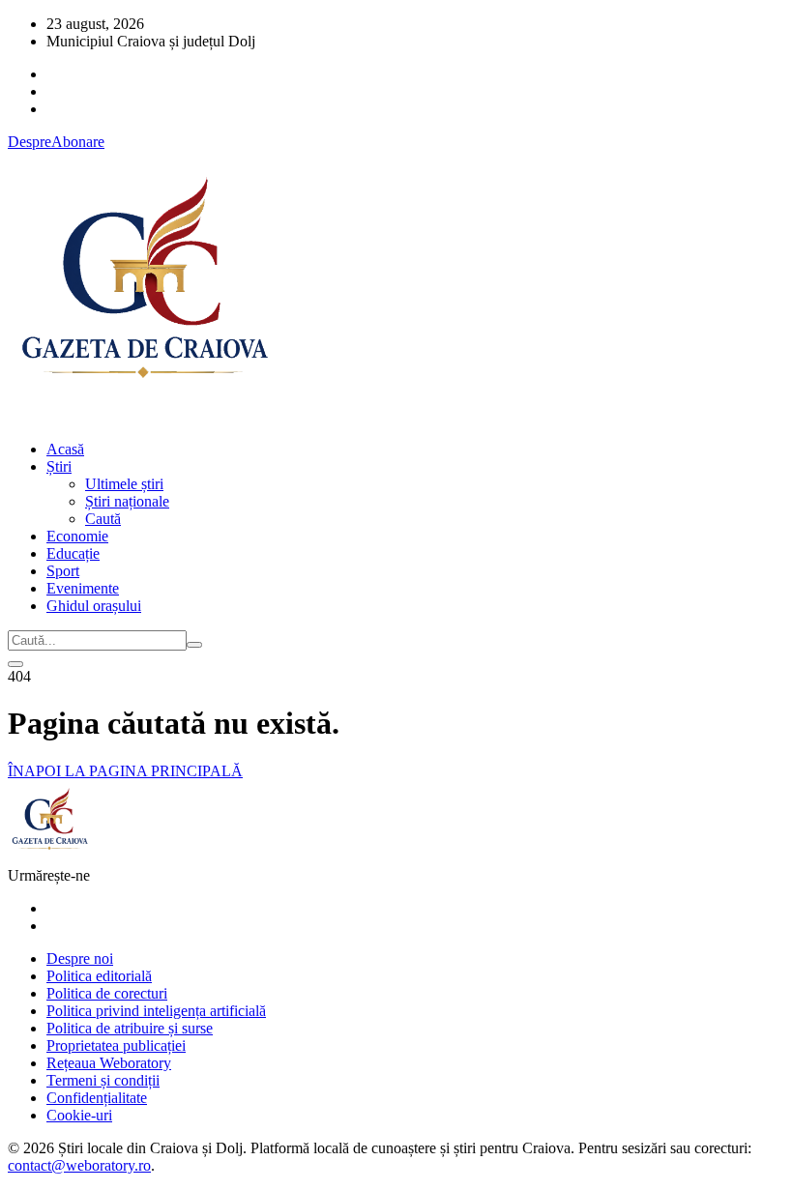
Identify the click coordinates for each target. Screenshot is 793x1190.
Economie (77, 536)
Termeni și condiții (103, 1080)
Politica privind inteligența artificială (156, 1010)
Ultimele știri (124, 484)
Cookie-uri (79, 1115)
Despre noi (79, 958)
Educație (73, 553)
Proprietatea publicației (116, 1045)
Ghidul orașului (93, 605)
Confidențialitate (96, 1097)
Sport (62, 571)
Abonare (77, 141)
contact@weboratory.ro (79, 1165)
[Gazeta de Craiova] (143, 416)
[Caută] (194, 645)
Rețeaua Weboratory (108, 1063)
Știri (59, 466)
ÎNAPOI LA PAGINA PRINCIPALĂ (125, 771)
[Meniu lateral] (15, 664)
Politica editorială (99, 976)
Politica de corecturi (106, 993)
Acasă (65, 449)
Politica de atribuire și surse (129, 1028)
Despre (29, 141)
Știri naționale (127, 501)
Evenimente (82, 588)
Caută (103, 518)
